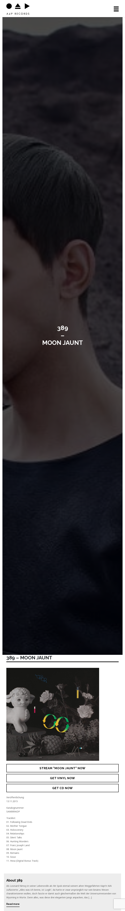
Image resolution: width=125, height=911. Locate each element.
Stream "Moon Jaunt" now (62, 768)
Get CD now (62, 788)
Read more (13, 904)
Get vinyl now (62, 778)
